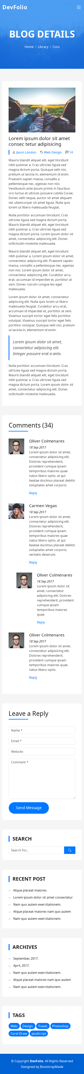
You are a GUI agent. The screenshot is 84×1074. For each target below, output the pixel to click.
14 (71, 152)
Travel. (43, 1026)
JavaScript (39, 1033)
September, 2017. (25, 958)
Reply (33, 493)
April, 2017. (21, 965)
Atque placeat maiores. (30, 890)
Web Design (53, 152)
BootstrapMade (51, 1067)
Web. (14, 1026)
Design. (28, 1026)
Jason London (26, 152)
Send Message (29, 807)
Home (29, 47)
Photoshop (60, 1026)
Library (43, 47)
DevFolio (14, 7)
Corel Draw (19, 1033)
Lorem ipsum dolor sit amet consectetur (43, 897)
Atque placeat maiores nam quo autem (42, 911)
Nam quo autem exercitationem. (37, 904)
